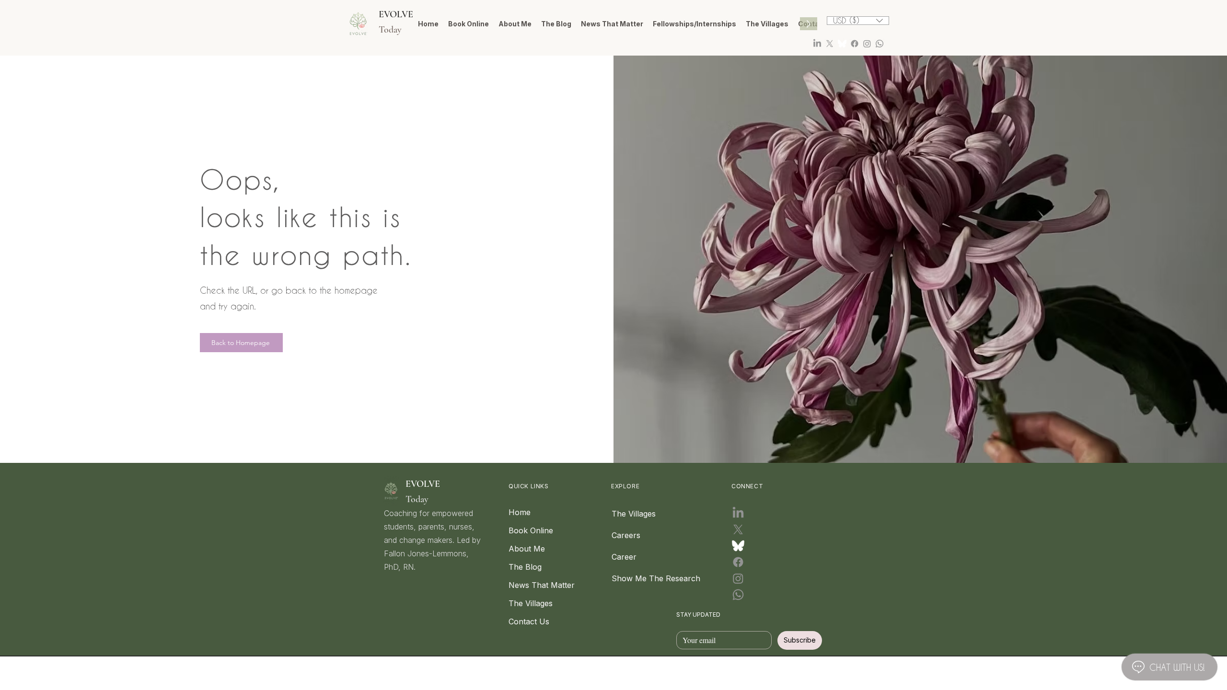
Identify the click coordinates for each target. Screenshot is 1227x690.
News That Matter (532, 585)
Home (520, 512)
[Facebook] (854, 43)
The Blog (525, 567)
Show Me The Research (635, 578)
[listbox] (858, 20)
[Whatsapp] (879, 43)
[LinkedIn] (817, 43)
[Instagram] (867, 43)
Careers (626, 535)
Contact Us (529, 621)
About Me (527, 548)
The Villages (531, 603)
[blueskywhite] (842, 43)
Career (624, 557)
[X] (829, 43)
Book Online (531, 530)
